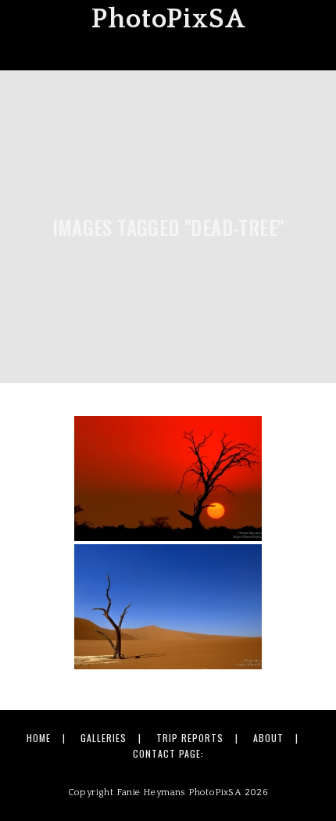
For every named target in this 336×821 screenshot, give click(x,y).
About (268, 737)
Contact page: (168, 753)
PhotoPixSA (168, 19)
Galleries (103, 737)
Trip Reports (189, 737)
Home (39, 737)
